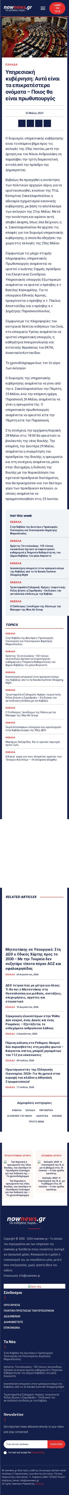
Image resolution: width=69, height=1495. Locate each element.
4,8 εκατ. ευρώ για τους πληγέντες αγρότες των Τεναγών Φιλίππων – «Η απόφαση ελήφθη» (34, 758)
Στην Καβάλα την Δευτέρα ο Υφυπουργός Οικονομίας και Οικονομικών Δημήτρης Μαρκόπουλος (34, 530)
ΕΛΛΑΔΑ (11, 64)
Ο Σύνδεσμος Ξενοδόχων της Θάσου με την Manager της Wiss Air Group (35, 608)
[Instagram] (39, 1489)
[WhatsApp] (47, 123)
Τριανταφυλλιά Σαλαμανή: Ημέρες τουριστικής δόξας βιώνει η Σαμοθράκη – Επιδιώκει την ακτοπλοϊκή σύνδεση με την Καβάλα (38, 591)
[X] (30, 123)
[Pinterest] (39, 123)
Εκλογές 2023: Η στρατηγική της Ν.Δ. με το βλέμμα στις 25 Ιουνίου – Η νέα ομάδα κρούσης (51, 1184)
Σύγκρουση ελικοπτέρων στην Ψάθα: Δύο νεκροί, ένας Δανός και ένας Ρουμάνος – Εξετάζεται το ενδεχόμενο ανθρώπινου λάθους (33, 1022)
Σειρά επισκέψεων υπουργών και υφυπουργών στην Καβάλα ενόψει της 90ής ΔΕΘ (33, 729)
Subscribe (56, 1444)
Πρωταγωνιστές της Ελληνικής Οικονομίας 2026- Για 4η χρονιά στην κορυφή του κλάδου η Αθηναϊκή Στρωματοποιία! (33, 1075)
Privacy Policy (37, 1452)
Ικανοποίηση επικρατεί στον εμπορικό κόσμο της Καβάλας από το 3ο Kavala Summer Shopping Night (37, 571)
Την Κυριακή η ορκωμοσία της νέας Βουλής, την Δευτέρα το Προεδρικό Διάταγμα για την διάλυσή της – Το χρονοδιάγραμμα (17, 1188)
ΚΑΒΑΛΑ (16, 522)
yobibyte (39, 1483)
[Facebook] (22, 123)
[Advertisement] (34, 853)
